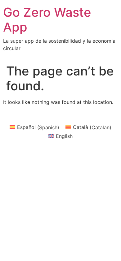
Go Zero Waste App (47, 20)
